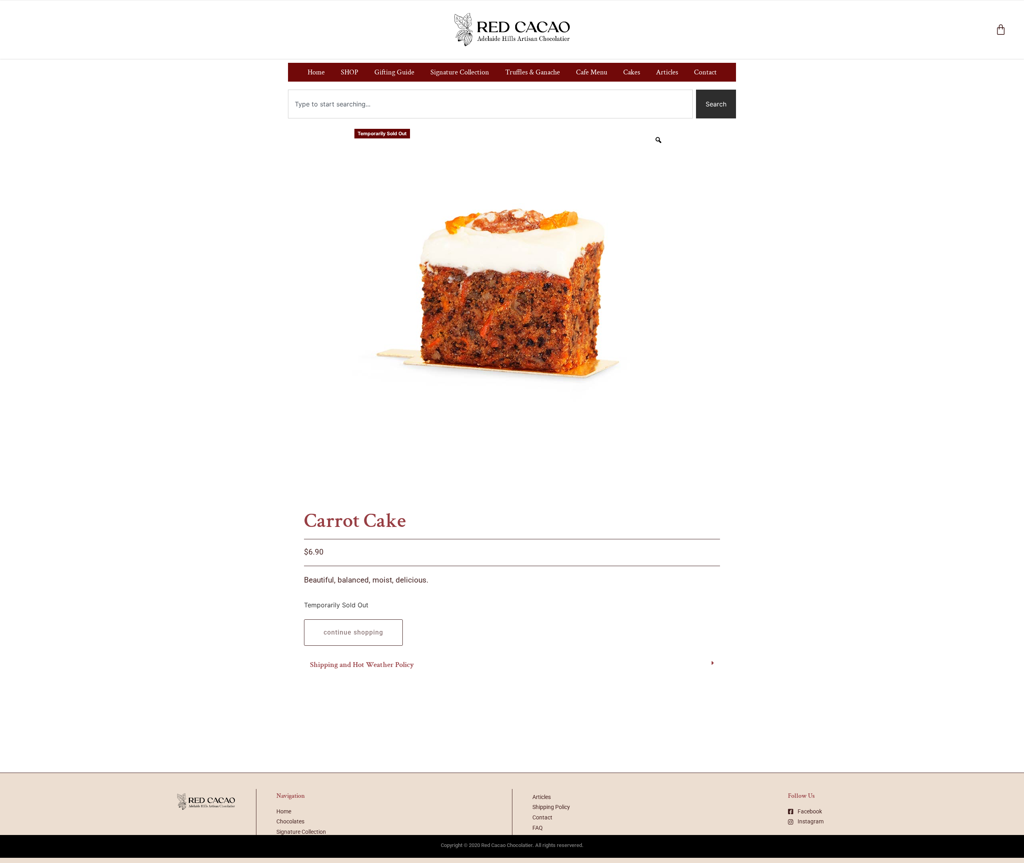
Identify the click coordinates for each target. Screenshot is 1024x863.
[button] (512, 665)
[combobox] (490, 104)
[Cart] (1001, 29)
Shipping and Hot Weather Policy (362, 665)
